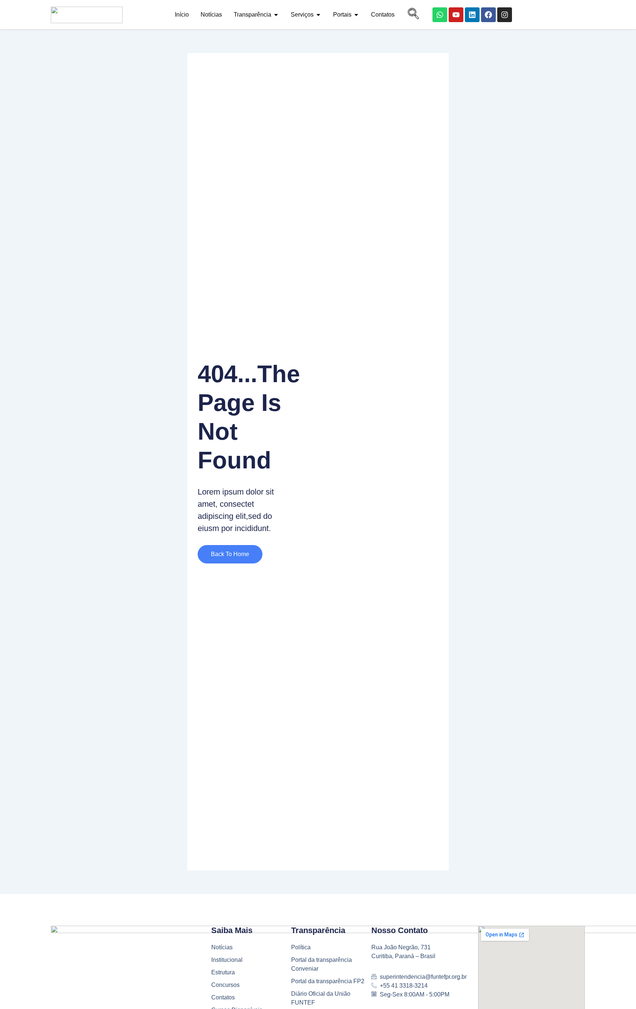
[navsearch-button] (411, 14)
